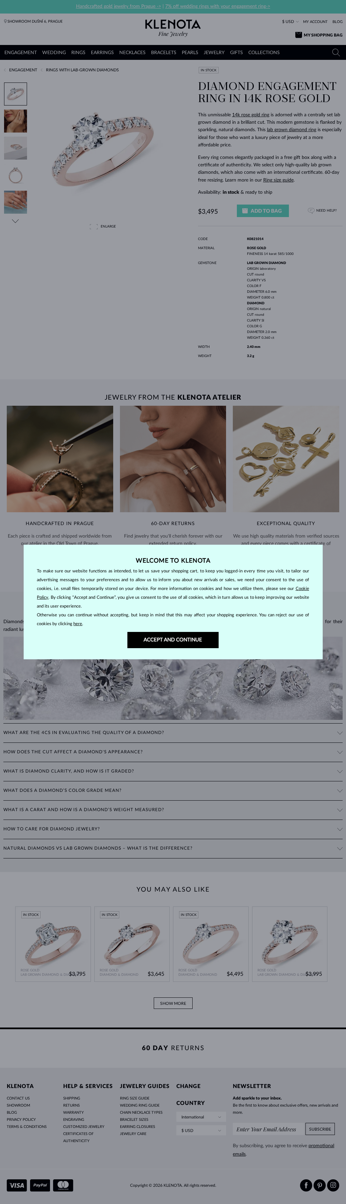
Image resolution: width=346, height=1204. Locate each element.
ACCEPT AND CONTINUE (173, 639)
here (77, 624)
